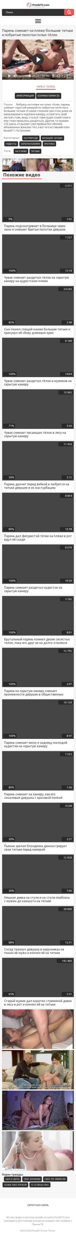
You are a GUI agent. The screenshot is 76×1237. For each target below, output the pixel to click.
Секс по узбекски (55, 1179)
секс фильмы (32, 1179)
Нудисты (11, 144)
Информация (25, 95)
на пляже (21, 151)
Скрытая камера (30, 144)
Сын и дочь (12, 1179)
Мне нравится (21, 87)
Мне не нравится (30, 87)
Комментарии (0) (48, 95)
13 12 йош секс (40, 1185)
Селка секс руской (15, 1185)
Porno (51, 1230)
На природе (31, 138)
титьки (35, 151)
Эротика (49, 144)
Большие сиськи (52, 138)
